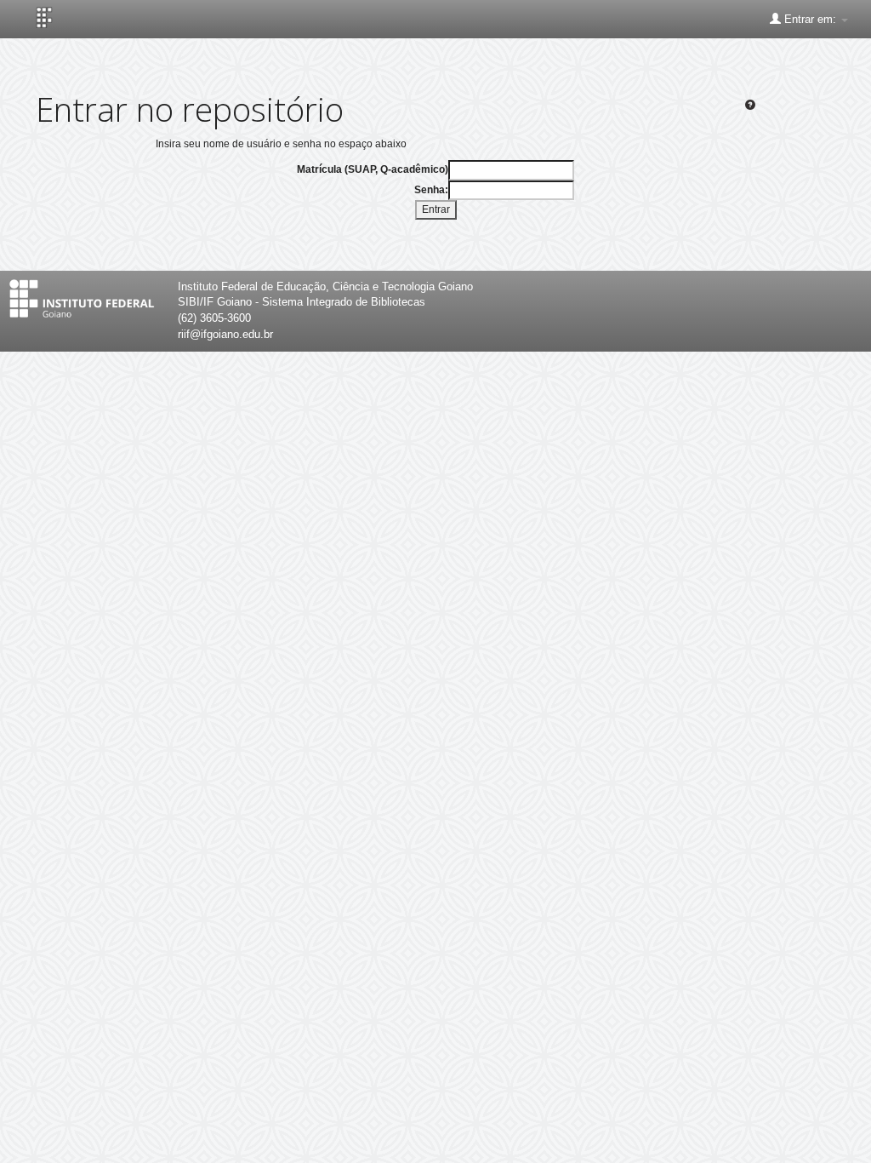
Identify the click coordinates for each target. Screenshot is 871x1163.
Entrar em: (810, 19)
